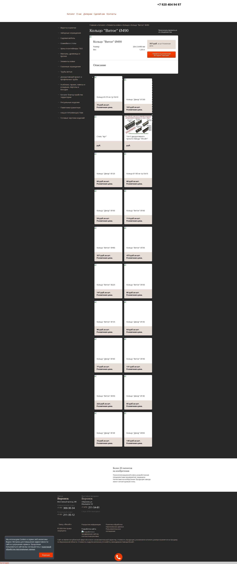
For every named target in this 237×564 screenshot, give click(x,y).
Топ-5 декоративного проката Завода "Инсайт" (137, 137)
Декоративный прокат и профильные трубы (71, 78)
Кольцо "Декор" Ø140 (135, 396)
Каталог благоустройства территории (71, 95)
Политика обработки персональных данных (115, 525)
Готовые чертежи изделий (72, 118)
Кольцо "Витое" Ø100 (135, 285)
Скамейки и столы (68, 43)
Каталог (71, 14)
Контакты (111, 14)
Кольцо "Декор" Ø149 (106, 433)
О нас (79, 14)
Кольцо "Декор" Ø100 (106, 210)
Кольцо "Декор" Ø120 (106, 173)
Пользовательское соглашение (113, 530)
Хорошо (46, 555)
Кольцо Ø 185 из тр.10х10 (137, 173)
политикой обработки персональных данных (28, 548)
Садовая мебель (67, 38)
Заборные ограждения (70, 33)
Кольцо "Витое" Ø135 (106, 322)
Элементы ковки (67, 61)
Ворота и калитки (68, 27)
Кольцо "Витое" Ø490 (106, 247)
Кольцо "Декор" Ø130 (135, 322)
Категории (4, 563)
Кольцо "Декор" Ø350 (135, 433)
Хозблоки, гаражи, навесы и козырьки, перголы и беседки (72, 87)
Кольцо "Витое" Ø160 (135, 210)
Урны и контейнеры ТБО (71, 48)
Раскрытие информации (91, 524)
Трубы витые (66, 71)
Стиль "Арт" (102, 136)
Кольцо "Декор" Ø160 (106, 359)
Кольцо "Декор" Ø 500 (135, 99)
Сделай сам (99, 14)
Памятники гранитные (70, 107)
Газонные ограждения (70, 66)
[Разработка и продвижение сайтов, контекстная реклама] (91, 534)
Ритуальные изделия (69, 102)
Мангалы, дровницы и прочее (70, 54)
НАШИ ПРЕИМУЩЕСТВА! (71, 112)
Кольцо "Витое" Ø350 (106, 396)
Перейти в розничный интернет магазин (161, 55)
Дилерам (87, 14)
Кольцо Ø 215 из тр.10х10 (107, 97)
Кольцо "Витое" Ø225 (106, 285)
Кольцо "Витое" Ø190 (135, 359)
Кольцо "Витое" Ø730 (135, 247)
